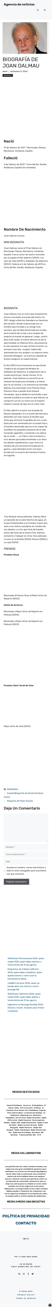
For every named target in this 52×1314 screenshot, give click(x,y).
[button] (37, 10)
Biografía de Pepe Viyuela (20, 801)
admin (5, 71)
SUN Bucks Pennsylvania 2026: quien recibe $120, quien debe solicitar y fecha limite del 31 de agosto (26, 961)
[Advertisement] (26, 108)
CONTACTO (26, 1223)
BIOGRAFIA (8, 75)
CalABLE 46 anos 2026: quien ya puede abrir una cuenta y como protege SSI (24, 986)
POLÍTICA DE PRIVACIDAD (26, 1216)
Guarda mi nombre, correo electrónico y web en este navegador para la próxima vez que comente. (26, 870)
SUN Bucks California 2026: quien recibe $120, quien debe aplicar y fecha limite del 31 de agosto (24, 997)
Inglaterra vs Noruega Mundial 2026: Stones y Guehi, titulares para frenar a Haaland (26, 1007)
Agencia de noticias (19, 4)
